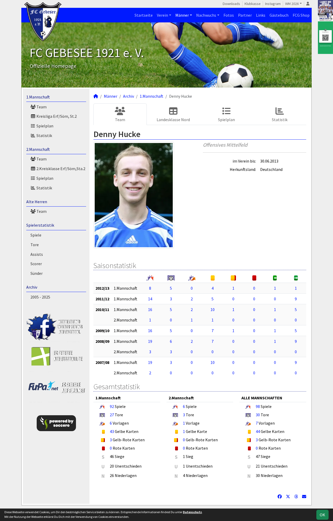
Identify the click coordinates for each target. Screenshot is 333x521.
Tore (34, 244)
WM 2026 (292, 3)
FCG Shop (301, 15)
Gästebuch (279, 15)
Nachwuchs (206, 15)
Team (41, 106)
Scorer (36, 263)
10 (212, 309)
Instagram (273, 3)
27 (112, 414)
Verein (162, 15)
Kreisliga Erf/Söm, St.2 (56, 116)
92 (112, 406)
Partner (245, 15)
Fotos (228, 15)
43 (112, 431)
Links (260, 15)
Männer (182, 15)
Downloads (231, 3)
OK (322, 514)
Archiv (31, 287)
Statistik (44, 135)
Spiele (35, 235)
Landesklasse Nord (173, 119)
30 (258, 414)
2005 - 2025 (40, 297)
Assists (36, 254)
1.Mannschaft (38, 97)
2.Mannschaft (38, 149)
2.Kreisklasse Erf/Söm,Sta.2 (60, 168)
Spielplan (44, 125)
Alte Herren (36, 201)
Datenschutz (192, 512)
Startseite (144, 15)
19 (150, 341)
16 (150, 309)
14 (150, 298)
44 (258, 431)
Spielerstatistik (40, 225)
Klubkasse (253, 3)
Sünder (36, 273)
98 (258, 406)
